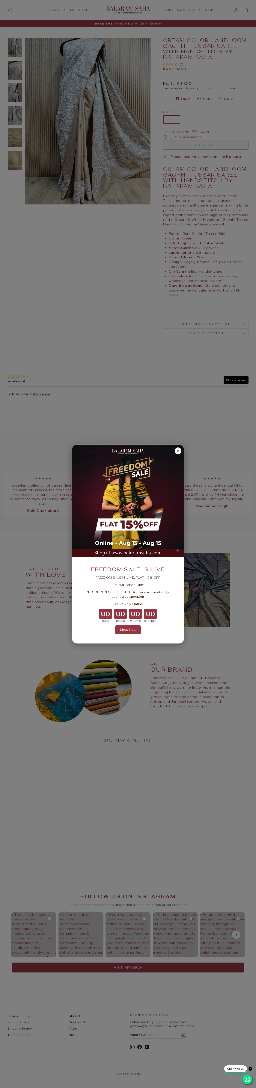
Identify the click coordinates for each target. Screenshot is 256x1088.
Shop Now (128, 630)
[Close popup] (178, 450)
